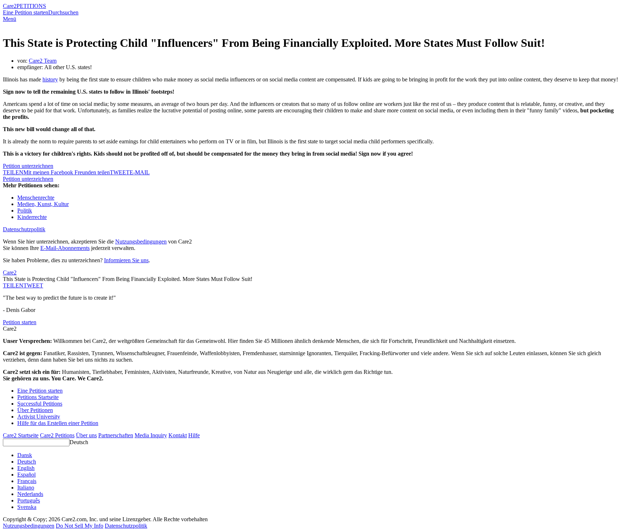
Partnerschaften (115, 435)
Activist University (38, 416)
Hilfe (194, 435)
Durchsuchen (63, 12)
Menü (9, 19)
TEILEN (13, 285)
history (50, 79)
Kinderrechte (32, 217)
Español (26, 474)
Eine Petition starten (25, 12)
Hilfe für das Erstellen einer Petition (57, 423)
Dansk (24, 455)
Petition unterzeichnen (28, 166)
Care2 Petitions (57, 435)
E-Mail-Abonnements (65, 248)
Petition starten (19, 322)
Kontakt (177, 435)
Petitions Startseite (38, 397)
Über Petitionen (35, 410)
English (26, 468)
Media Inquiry (151, 435)
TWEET (120, 172)
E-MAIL (140, 172)
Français (26, 481)
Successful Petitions (39, 404)
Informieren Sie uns (126, 260)
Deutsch (78, 442)
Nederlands (30, 494)
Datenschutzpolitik (24, 229)
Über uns (86, 435)
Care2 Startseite (21, 435)
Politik (24, 210)
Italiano (25, 487)
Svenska (26, 507)
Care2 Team (43, 61)
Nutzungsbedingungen (141, 241)
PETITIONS (31, 6)
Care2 (10, 6)
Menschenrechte (35, 198)
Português (28, 500)
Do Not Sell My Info (79, 526)
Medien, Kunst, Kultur (43, 204)
